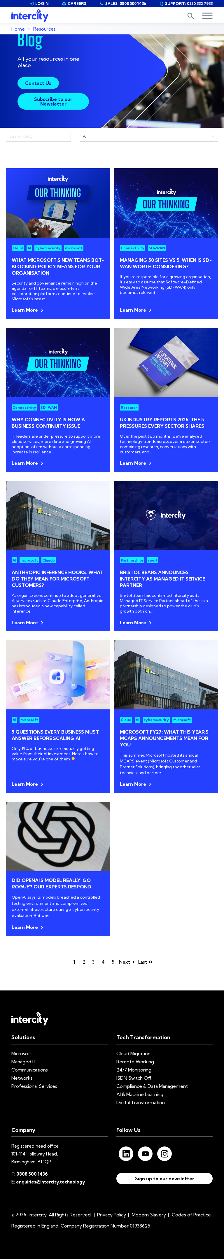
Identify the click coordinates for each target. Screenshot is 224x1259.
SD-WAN (157, 248)
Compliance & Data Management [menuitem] (152, 1086)
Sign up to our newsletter (164, 1178)
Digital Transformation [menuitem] (140, 1102)
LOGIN (39, 3)
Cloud (18, 248)
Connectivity (132, 248)
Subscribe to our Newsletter (53, 101)
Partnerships (132, 560)
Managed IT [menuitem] (23, 1062)
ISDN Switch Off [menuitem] (133, 1078)
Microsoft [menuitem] (21, 1053)
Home (18, 29)
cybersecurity (48, 248)
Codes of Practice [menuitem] (191, 1215)
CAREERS (74, 3)
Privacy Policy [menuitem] (111, 1215)
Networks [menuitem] (22, 1078)
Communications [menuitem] (29, 1070)
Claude (48, 560)
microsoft (74, 248)
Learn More (25, 310)
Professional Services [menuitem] (34, 1086)
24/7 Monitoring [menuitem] (133, 1070)
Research (129, 407)
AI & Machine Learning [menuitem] (139, 1094)
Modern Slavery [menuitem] (149, 1215)
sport (153, 560)
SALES (122, 3)
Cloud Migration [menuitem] (133, 1053)
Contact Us (38, 83)
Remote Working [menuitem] (135, 1062)
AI (29, 248)
